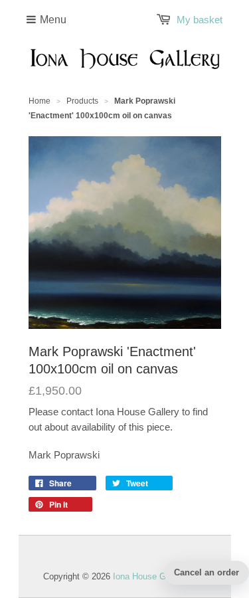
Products (82, 101)
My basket (199, 19)
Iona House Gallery (150, 576)
